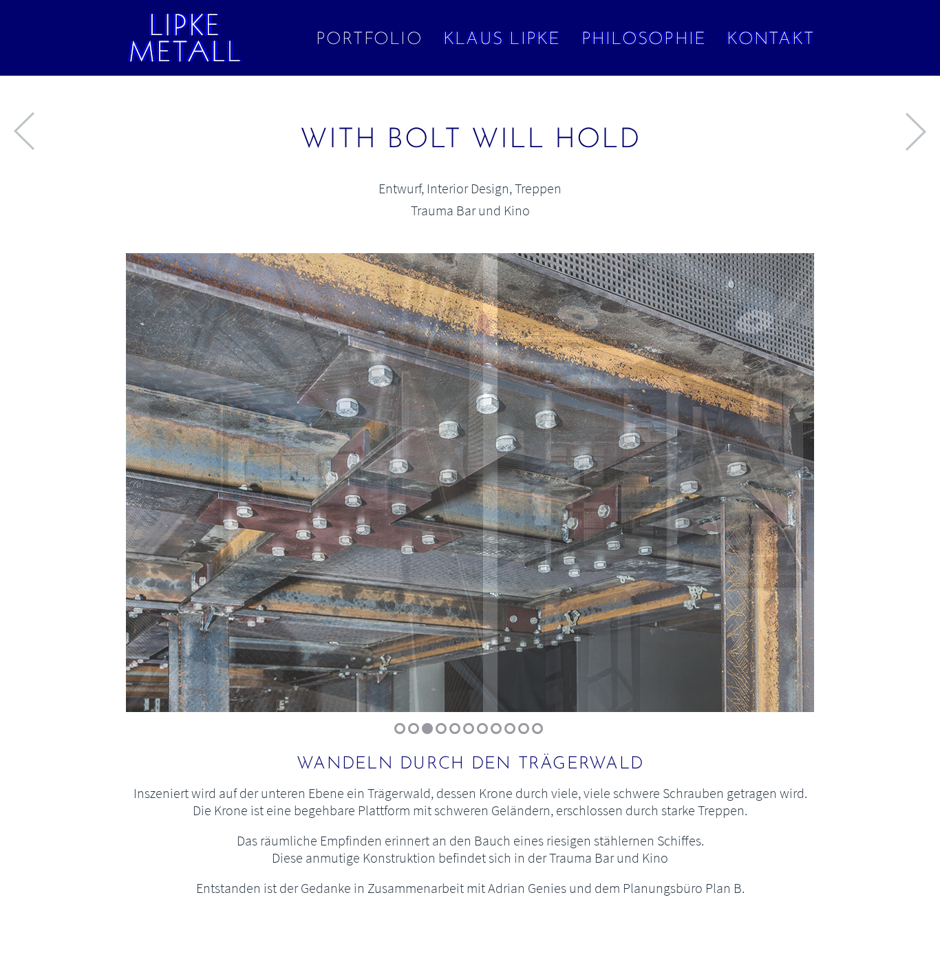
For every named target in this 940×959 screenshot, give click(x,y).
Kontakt (770, 39)
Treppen (538, 188)
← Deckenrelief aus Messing (24, 131)
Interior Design (468, 188)
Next (783, 488)
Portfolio (369, 39)
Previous (157, 488)
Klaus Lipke (502, 39)
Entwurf (399, 188)
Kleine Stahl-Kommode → (916, 131)
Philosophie (644, 39)
